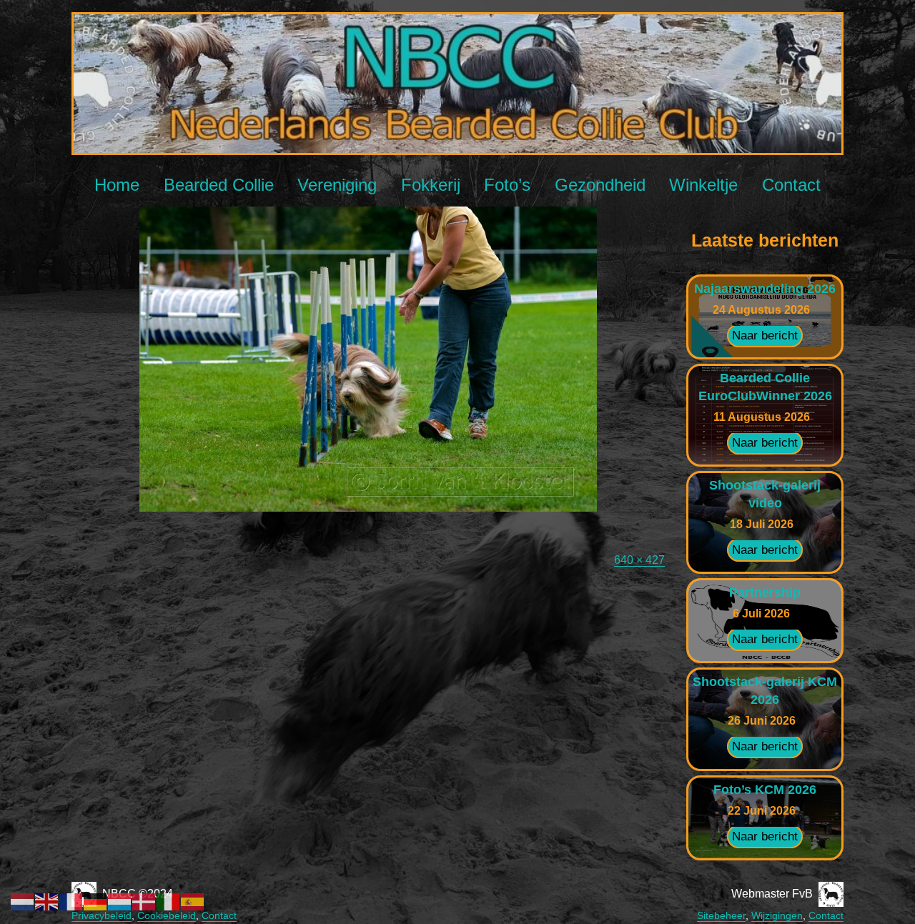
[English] (47, 900)
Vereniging (337, 184)
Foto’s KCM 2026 (764, 790)
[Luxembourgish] (120, 900)
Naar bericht (765, 335)
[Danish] (144, 900)
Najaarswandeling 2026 (765, 289)
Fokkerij (430, 184)
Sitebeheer (721, 915)
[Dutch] (23, 900)
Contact (791, 184)
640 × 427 (639, 560)
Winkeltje (703, 184)
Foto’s (507, 184)
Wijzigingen (777, 915)
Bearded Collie (219, 184)
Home (116, 184)
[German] (96, 900)
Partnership (765, 592)
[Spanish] (193, 900)
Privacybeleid (101, 915)
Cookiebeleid (166, 915)
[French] (71, 900)
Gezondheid (600, 184)
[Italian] (169, 900)
